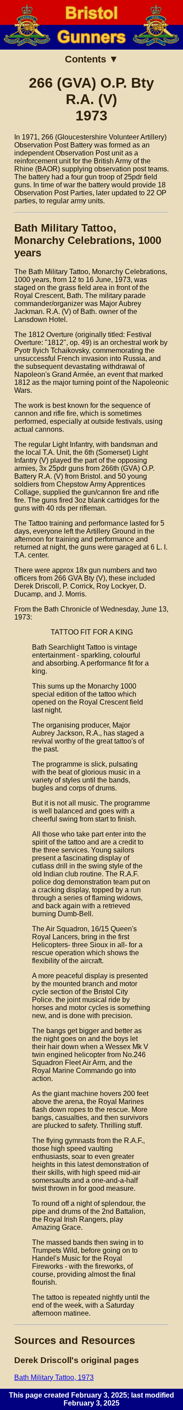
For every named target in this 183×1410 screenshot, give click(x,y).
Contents (85, 59)
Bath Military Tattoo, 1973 (54, 1377)
